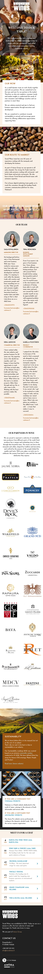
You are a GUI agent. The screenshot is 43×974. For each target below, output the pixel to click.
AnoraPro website (13, 815)
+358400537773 (9, 305)
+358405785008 (28, 308)
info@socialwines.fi (8, 950)
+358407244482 (9, 398)
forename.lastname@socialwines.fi (11, 309)
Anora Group (17, 932)
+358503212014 (28, 415)
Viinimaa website (12, 801)
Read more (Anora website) (14, 763)
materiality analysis (26, 753)
